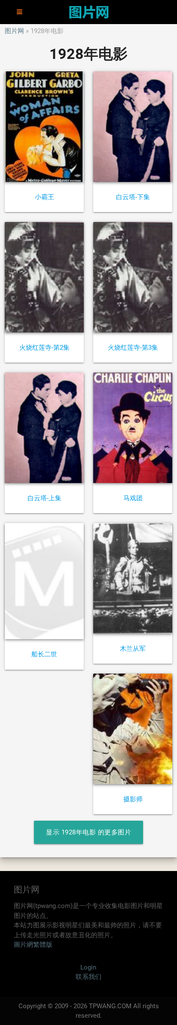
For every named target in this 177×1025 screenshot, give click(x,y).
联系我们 (88, 977)
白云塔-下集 (133, 197)
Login (88, 967)
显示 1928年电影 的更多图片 (88, 832)
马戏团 (133, 498)
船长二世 (44, 654)
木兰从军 (133, 649)
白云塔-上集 (44, 498)
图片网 (14, 31)
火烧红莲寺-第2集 (44, 347)
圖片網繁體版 (33, 944)
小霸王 (44, 197)
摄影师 (133, 799)
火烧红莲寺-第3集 (133, 347)
